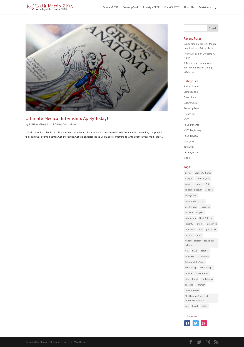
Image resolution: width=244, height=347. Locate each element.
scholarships (206, 267)
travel (195, 306)
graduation (190, 218)
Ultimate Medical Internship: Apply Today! (67, 118)
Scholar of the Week (195, 262)
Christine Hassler (193, 189)
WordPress (80, 342)
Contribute (205, 7)
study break (207, 279)
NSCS (187, 119)
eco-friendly (191, 206)
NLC (187, 250)
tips (187, 306)
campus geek (203, 178)
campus (189, 178)
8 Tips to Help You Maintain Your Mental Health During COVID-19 (198, 67)
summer (200, 284)
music (199, 235)
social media (202, 273)
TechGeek (189, 146)
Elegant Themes (49, 342)
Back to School (191, 86)
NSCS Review (191, 135)
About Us (189, 7)
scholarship (190, 267)
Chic (208, 184)
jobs (201, 229)
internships (211, 223)
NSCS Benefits (191, 124)
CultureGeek (69, 124)
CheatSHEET (171, 7)
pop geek (189, 141)
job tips (188, 235)
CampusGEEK (110, 7)
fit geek (199, 212)
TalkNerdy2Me (37, 124)
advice (188, 172)
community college (194, 201)
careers (198, 184)
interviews (190, 229)
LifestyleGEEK (151, 7)
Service (188, 273)
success (189, 284)
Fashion (189, 212)
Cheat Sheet (190, 97)
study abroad (191, 279)
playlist (204, 250)
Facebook (205, 206)
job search (211, 229)
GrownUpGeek (130, 7)
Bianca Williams (203, 172)
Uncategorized (191, 152)
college (209, 189)
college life (190, 195)
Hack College (205, 218)
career (188, 184)
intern (199, 223)
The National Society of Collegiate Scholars (196, 298)
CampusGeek (191, 91)
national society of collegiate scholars (199, 242)
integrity (189, 223)
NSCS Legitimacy (192, 130)
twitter (204, 306)
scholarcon (203, 256)
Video (187, 157)
